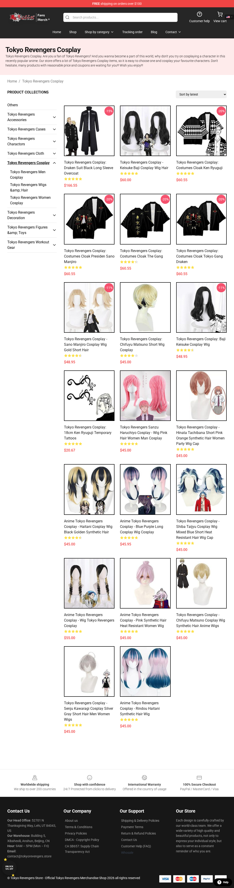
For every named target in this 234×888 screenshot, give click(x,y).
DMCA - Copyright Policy (82, 840)
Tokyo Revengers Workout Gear (28, 245)
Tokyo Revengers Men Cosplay (27, 175)
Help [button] (226, 882)
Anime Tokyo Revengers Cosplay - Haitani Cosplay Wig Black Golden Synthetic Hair (88, 526)
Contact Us (129, 840)
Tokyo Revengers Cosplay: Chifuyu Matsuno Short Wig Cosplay (142, 344)
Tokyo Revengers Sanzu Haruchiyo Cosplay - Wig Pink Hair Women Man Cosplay (143, 432)
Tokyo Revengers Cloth (25, 153)
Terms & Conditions (78, 827)
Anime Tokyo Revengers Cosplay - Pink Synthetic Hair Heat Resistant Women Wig (143, 620)
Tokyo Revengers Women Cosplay (30, 200)
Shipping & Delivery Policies (140, 820)
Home (12, 81)
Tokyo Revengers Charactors (21, 141)
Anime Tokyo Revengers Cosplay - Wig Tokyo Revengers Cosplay (89, 620)
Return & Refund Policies (138, 833)
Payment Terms (132, 827)
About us (71, 820)
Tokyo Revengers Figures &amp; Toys (27, 230)
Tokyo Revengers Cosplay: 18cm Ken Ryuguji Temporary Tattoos (88, 432)
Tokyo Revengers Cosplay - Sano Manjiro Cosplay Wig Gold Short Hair (85, 344)
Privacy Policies (76, 833)
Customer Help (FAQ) (136, 846)
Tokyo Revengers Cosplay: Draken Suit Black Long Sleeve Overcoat (88, 167)
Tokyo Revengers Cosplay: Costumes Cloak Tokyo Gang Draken (199, 256)
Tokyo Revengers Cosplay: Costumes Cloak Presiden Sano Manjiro (89, 256)
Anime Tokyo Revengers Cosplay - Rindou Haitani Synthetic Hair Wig (140, 708)
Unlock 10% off (9, 867)
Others (12, 105)
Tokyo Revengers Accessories (21, 117)
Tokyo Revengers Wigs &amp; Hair (28, 187)
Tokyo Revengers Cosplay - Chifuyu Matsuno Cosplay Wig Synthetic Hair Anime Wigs (200, 620)
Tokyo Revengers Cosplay (43, 81)
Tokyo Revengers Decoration (21, 215)
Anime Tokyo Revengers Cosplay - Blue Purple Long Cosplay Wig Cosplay (141, 526)
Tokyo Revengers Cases (26, 129)
